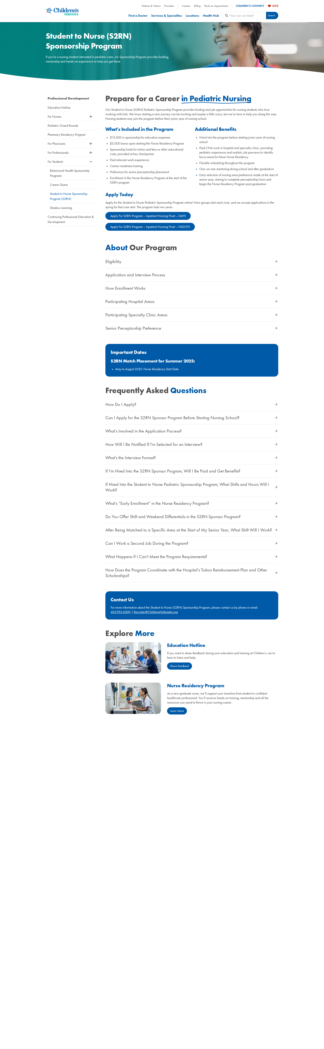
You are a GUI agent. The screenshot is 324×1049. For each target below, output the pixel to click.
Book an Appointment (216, 6)
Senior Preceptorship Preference (133, 328)
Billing (197, 6)
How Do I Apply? (120, 404)
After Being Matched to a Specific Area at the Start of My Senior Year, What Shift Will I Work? (188, 530)
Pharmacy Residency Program (67, 134)
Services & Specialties (166, 15)
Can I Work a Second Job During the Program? (146, 543)
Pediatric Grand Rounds (63, 125)
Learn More (177, 711)
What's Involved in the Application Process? (143, 431)
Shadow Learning (61, 208)
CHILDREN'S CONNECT (250, 6)
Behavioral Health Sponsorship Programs (69, 173)
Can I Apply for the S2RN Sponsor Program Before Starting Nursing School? (172, 418)
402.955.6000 (120, 612)
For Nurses (54, 116)
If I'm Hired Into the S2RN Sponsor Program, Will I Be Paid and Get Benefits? (172, 471)
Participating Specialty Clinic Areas (136, 315)
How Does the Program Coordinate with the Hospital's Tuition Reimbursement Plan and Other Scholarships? (186, 572)
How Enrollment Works (125, 288)
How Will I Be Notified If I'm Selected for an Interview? (153, 444)
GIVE (275, 6)
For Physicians (56, 143)
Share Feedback (179, 666)
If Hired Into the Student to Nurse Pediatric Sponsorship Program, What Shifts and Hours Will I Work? (187, 487)
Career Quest (59, 184)
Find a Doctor (137, 15)
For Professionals (58, 152)
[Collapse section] (90, 161)
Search (271, 15)
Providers (169, 6)
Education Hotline (59, 107)
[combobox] (248, 15)
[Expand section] (90, 116)
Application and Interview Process (135, 275)
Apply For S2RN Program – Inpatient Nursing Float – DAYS (148, 216)
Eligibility (113, 261)
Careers (186, 6)
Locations (192, 15)
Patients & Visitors (151, 6)
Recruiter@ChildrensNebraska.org (156, 612)
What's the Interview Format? (130, 457)
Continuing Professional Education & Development (71, 219)
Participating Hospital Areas (129, 301)
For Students (55, 161)
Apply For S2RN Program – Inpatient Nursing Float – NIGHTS (150, 227)
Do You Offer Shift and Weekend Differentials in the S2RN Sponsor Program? (173, 516)
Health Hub (211, 15)
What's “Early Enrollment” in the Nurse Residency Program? (157, 503)
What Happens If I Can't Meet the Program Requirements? (156, 556)
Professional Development (68, 98)
